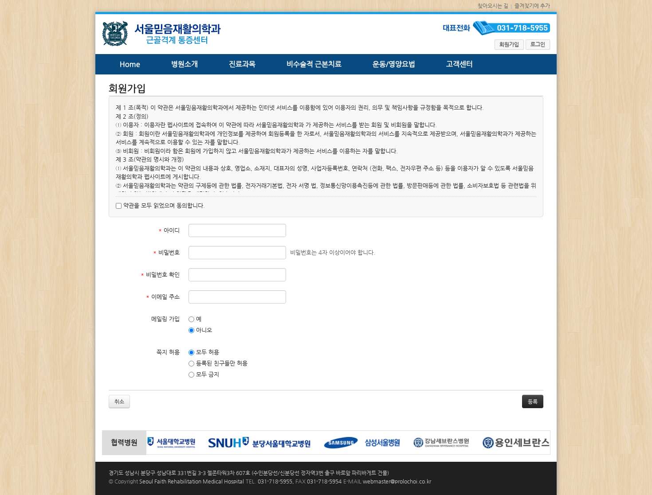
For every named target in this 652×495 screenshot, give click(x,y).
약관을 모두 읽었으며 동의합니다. (163, 205)
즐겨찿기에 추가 (532, 6)
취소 (119, 401)
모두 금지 (206, 374)
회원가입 (509, 44)
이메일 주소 (163, 296)
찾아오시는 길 (493, 6)
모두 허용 (206, 352)
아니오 (203, 330)
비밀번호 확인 (160, 274)
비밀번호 (166, 252)
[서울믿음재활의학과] (161, 36)
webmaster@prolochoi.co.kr (397, 481)
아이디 (169, 230)
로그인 (537, 44)
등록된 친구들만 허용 (220, 363)
